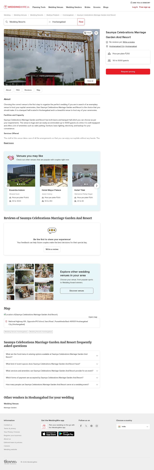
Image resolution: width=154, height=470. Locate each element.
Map (38, 90)
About (8, 90)
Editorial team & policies (13, 442)
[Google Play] (66, 436)
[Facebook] (81, 426)
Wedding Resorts (37, 15)
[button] (52, 239)
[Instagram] (97, 426)
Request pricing (128, 71)
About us (7, 439)
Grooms (96, 7)
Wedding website (10, 449)
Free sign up (144, 7)
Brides (87, 7)
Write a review (52, 249)
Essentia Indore (17, 190)
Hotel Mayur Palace (51, 190)
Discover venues (77, 291)
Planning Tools (38, 7)
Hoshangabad (68, 15)
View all (90, 81)
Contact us (8, 425)
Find (81, 21)
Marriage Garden (10, 408)
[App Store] (49, 436)
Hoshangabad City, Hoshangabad (123, 46)
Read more (9, 143)
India (124, 427)
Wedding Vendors (74, 7)
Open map (93, 317)
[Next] (96, 185)
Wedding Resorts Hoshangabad (40, 332)
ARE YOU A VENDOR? (141, 3)
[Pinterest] (91, 426)
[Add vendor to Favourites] (96, 33)
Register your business (12, 435)
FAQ (18, 90)
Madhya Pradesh (53, 15)
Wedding (7, 15)
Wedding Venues (55, 7)
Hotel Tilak (79, 190)
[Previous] (7, 185)
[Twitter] (86, 426)
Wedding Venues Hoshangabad (16, 332)
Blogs (105, 7)
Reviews (28, 90)
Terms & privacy (10, 428)
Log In (135, 7)
